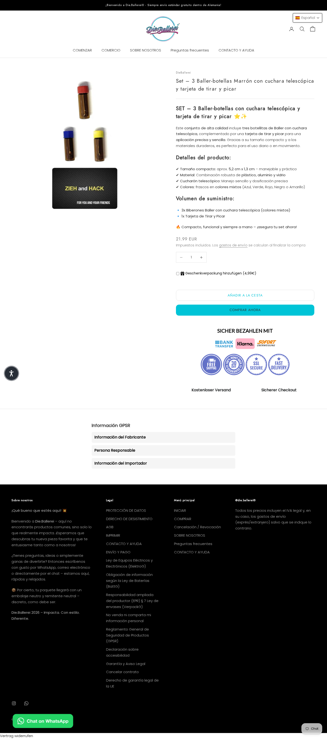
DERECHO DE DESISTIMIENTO (129, 518)
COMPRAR (182, 518)
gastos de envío (233, 245)
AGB (109, 526)
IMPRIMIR (113, 535)
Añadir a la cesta (245, 295)
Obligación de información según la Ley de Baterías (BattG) (129, 580)
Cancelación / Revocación (197, 526)
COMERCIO (110, 50)
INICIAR (180, 510)
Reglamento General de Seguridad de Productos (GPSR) (127, 635)
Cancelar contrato (122, 671)
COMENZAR (82, 50)
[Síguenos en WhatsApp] (26, 703)
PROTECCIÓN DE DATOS (126, 510)
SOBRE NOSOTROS (145, 50)
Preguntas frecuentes (190, 50)
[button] (307, 17)
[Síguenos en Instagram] (13, 703)
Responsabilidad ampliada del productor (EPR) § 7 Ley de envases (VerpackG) (132, 600)
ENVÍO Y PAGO (118, 552)
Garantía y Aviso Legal (125, 663)
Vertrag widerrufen (16, 735)
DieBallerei (183, 72)
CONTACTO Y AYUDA (236, 50)
